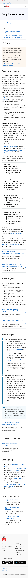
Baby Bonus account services (14, 37)
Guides (3, 550)
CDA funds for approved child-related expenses (13, 98)
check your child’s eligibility (10, 244)
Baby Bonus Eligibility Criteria (14, 35)
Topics (3, 548)
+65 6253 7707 (14, 470)
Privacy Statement (5, 568)
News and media (19, 546)
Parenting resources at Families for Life (12, 517)
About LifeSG (18, 548)
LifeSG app (18, 544)
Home (3, 23)
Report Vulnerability (6, 571)
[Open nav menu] (25, 6)
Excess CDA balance (10, 146)
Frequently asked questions (19, 551)
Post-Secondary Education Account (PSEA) (15, 150)
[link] (5, 6)
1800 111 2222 (21, 469)
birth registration (16, 349)
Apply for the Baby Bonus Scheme (12, 32)
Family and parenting (13, 23)
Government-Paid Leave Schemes (12, 508)
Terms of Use (4, 570)
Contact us (18, 554)
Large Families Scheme (16, 233)
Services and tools (7, 546)
